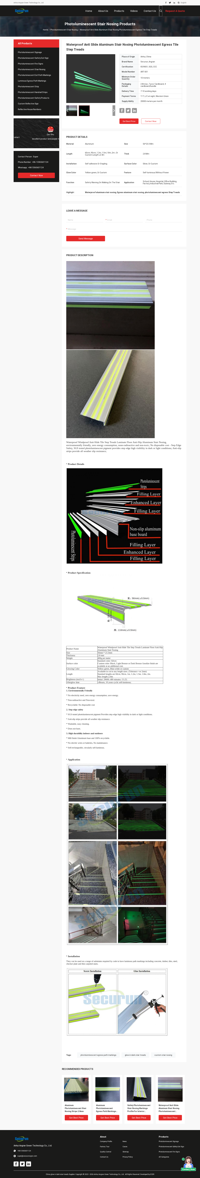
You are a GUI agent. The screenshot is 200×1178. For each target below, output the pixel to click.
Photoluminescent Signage (30, 52)
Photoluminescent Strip (28, 86)
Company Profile (106, 1141)
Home (45, 30)
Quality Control (105, 1152)
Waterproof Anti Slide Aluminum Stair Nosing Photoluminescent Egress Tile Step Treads (170, 1108)
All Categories (164, 1157)
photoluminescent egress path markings (98, 1055)
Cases (125, 1147)
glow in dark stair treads (135, 1055)
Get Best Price (129, 121)
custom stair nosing (163, 1055)
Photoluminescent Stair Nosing (64, 30)
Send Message (86, 238)
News (125, 1141)
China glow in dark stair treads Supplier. (60, 1174)
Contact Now (36, 175)
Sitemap (126, 1152)
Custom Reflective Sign (28, 104)
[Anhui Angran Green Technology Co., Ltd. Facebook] (166, 2)
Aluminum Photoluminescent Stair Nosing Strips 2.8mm (75, 1108)
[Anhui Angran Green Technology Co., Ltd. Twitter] (170, 2)
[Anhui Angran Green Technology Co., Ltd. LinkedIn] (174, 2)
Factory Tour (104, 1147)
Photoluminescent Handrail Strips (32, 92)
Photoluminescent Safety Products (33, 98)
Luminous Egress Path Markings (32, 81)
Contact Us (104, 1157)
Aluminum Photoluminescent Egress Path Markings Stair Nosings (106, 1108)
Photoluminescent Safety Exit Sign (33, 58)
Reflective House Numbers (29, 109)
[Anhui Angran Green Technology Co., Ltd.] (22, 11)
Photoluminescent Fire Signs (30, 64)
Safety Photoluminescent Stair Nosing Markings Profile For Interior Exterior (138, 1108)
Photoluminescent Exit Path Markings (34, 75)
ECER (152, 1174)
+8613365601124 (36, 167)
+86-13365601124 (40, 162)
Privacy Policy (128, 1157)
